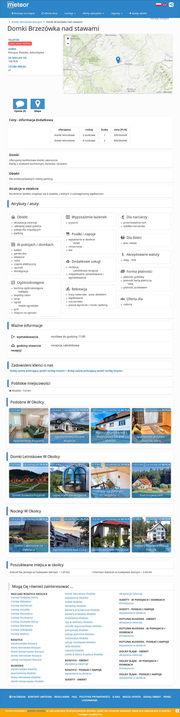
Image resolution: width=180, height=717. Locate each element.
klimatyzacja (126, 603)
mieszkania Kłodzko (76, 618)
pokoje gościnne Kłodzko (79, 634)
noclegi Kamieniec (22, 605)
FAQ (74, 696)
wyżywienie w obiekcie (78, 673)
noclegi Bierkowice (22, 625)
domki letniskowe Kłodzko (80, 593)
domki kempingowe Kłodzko (27, 681)
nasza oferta (132, 696)
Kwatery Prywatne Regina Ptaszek (151, 548)
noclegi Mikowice (21, 601)
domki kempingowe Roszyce (27, 651)
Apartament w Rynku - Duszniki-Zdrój (151, 439)
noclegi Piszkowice (22, 617)
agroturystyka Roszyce (24, 643)
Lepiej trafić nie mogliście (69, 495)
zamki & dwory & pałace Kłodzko (84, 654)
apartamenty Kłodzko (23, 673)
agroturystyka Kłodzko (24, 669)
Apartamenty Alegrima (29, 441)
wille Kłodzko (72, 646)
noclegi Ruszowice (22, 613)
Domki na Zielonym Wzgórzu (110, 493)
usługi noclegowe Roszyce (26, 659)
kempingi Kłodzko (75, 606)
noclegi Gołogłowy (21, 629)
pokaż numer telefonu (20, 43)
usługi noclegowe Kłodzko (80, 642)
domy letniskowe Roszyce (26, 647)
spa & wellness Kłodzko (78, 622)
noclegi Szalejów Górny (24, 621)
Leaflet (159, 92)
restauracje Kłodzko (76, 638)
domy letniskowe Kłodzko (25, 677)
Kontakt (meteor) (40, 696)
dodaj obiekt (152, 696)
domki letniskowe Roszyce (26, 655)
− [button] (68, 43)
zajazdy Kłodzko (74, 650)
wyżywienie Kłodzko (76, 597)
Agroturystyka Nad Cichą (69, 550)
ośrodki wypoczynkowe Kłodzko (83, 626)
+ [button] (68, 38)
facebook (18, 696)
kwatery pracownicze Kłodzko (82, 610)
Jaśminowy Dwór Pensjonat (110, 550)
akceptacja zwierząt (76, 664)
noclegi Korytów (20, 609)
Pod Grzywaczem (151, 495)
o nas (116, 696)
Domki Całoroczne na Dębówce (28, 548)
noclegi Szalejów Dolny (24, 597)
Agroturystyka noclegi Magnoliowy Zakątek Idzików (110, 437)
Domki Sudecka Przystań (28, 495)
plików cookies (36, 710)
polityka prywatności (94, 696)
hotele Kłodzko (73, 601)
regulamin (61, 696)
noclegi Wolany (20, 633)
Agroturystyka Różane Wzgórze (69, 439)
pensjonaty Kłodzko (76, 630)
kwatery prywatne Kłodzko (80, 614)
